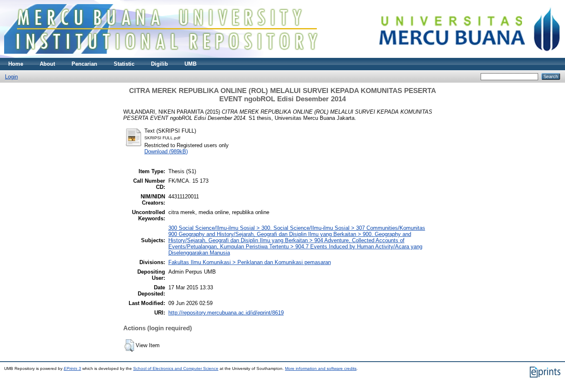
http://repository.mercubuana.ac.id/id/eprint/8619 (226, 313)
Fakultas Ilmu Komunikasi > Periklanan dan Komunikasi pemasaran (249, 262)
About (47, 64)
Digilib (159, 64)
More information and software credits (321, 368)
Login (11, 77)
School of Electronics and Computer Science (175, 368)
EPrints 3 (72, 368)
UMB (190, 64)
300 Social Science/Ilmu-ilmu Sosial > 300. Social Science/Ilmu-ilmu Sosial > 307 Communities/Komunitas (296, 228)
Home (15, 64)
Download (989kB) (166, 151)
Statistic (124, 64)
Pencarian (84, 64)
